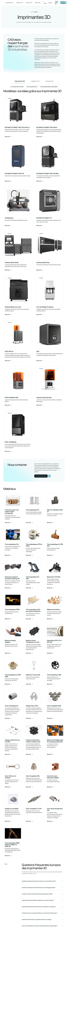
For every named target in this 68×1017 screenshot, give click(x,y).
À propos (45, 2)
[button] (10, 2)
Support (50, 2)
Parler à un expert (63, 2)
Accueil (31, 11)
